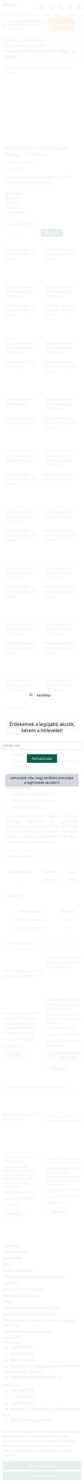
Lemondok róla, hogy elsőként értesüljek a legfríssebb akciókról (42, 780)
